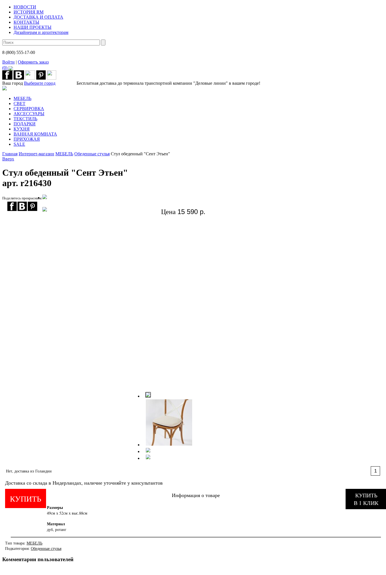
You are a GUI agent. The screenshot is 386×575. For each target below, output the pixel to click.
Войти (8, 62)
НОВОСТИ (25, 7)
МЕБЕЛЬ (22, 98)
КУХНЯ (22, 129)
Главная (10, 153)
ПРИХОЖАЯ (27, 139)
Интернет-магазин (36, 153)
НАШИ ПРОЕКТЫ (32, 27)
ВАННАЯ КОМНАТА (35, 134)
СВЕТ (19, 103)
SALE (19, 144)
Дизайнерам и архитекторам (41, 32)
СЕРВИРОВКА (29, 108)
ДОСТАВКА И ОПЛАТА (38, 17)
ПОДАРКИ (25, 123)
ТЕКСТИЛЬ (25, 118)
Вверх (8, 158)
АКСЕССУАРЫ (29, 113)
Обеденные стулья (92, 153)
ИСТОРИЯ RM (29, 12)
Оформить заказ (25, 65)
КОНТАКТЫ (26, 22)
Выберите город (39, 83)
